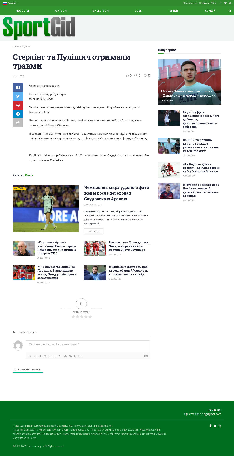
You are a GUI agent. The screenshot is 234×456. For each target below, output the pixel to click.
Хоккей (210, 10)
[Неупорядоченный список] (55, 356)
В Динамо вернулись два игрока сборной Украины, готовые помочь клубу (128, 270)
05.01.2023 (18, 75)
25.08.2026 (168, 100)
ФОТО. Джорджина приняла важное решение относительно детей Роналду (201, 145)
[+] (80, 356)
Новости (22, 10)
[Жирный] (29, 356)
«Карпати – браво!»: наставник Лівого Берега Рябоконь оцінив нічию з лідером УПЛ (56, 248)
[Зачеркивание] (45, 356)
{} (75, 356)
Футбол (61, 10)
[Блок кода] (65, 356)
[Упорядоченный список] (50, 356)
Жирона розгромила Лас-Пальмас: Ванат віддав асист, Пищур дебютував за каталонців (56, 272)
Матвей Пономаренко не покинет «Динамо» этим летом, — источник (188, 93)
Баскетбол (101, 10)
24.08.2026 (189, 131)
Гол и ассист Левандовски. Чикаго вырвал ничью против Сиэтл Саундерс (129, 246)
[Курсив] (34, 356)
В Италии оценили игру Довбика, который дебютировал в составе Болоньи (201, 190)
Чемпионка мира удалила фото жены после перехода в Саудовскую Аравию (116, 193)
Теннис (173, 10)
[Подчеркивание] (39, 356)
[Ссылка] (70, 356)
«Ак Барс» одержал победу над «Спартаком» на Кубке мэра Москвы (201, 167)
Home (16, 46)
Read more (94, 231)
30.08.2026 (91, 204)
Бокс (138, 10)
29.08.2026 (189, 155)
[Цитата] (60, 356)
